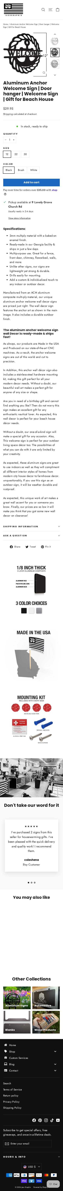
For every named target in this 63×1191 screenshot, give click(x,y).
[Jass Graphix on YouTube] (58, 1120)
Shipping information (20, 526)
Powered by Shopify (40, 1187)
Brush (21, 170)
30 (25, 154)
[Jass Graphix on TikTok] (52, 1120)
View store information (19, 218)
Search (7, 1083)
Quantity (10, 134)
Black (9, 170)
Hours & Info (14, 1156)
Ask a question (15, 535)
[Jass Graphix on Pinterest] (40, 1120)
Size (6, 148)
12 (7, 154)
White (33, 170)
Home (5, 24)
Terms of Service (12, 1089)
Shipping (8, 114)
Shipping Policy (12, 1108)
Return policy (10, 1095)
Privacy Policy (11, 1102)
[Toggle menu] (55, 1051)
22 (16, 154)
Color (8, 164)
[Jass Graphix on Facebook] (34, 1120)
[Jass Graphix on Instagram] (46, 1120)
